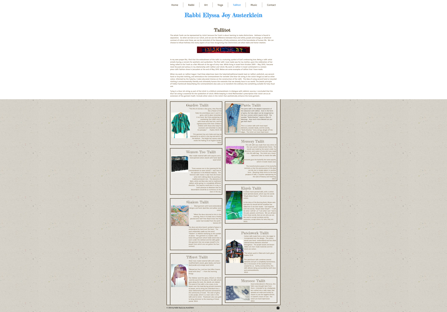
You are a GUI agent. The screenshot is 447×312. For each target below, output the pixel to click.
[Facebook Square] (278, 308)
